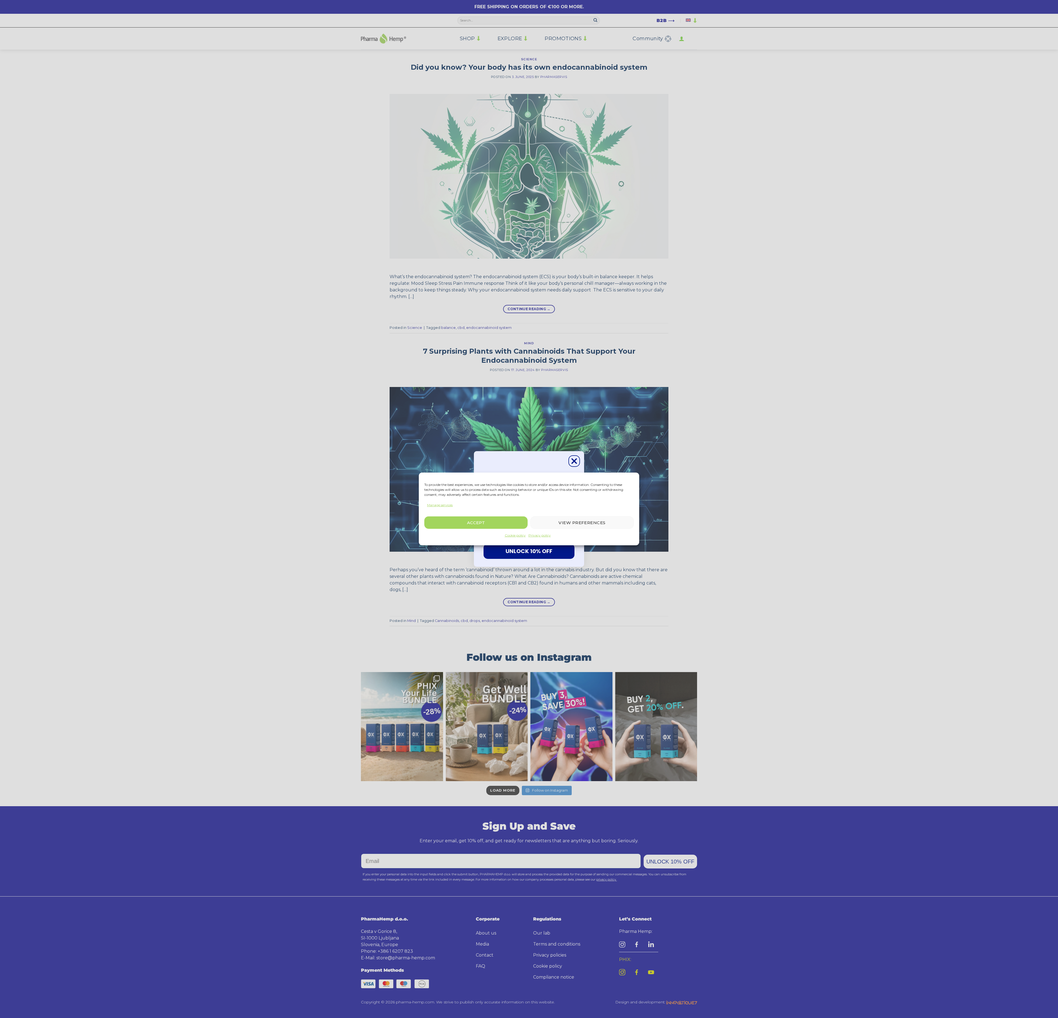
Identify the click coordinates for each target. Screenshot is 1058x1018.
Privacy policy (539, 535)
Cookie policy (515, 535)
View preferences (581, 522)
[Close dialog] (574, 461)
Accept (476, 522)
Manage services (440, 505)
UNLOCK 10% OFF (529, 551)
